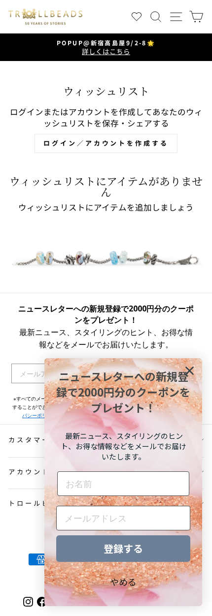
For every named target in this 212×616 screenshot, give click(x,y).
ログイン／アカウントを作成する (106, 143)
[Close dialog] (189, 370)
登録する (123, 548)
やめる (123, 581)
